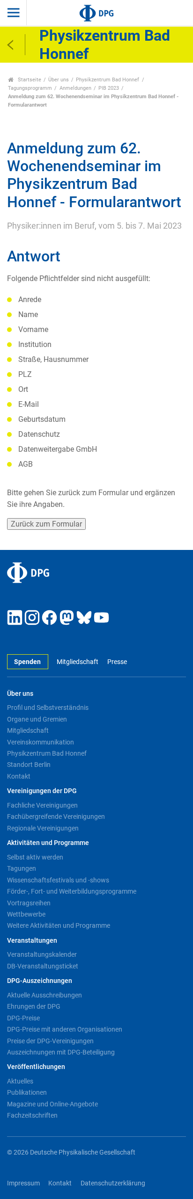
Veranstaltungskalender (42, 954)
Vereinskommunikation (40, 742)
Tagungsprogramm (30, 88)
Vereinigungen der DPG (42, 791)
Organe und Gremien (37, 719)
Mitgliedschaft (77, 662)
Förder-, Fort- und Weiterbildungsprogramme (71, 891)
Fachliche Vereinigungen (42, 805)
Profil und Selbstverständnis (48, 707)
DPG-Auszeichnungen (39, 981)
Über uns (58, 80)
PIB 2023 (108, 88)
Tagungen (21, 868)
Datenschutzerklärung (113, 1183)
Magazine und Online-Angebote (52, 1104)
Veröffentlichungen (36, 1067)
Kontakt (18, 776)
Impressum (23, 1183)
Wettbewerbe (26, 914)
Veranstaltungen (32, 941)
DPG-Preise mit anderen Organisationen (64, 1029)
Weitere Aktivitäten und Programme (58, 925)
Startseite (28, 80)
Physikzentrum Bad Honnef (107, 80)
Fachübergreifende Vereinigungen (56, 816)
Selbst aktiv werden (35, 857)
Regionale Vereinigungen (43, 828)
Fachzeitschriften (32, 1115)
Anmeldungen (75, 88)
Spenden (27, 662)
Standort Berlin (29, 764)
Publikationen (27, 1092)
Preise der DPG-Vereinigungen (50, 1041)
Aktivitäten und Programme (48, 843)
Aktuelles (20, 1081)
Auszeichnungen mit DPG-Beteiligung (61, 1052)
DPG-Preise (23, 1018)
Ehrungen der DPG (33, 1006)
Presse (116, 662)
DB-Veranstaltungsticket (42, 966)
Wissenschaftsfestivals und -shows (58, 880)
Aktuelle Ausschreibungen (44, 995)
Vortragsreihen (29, 903)
